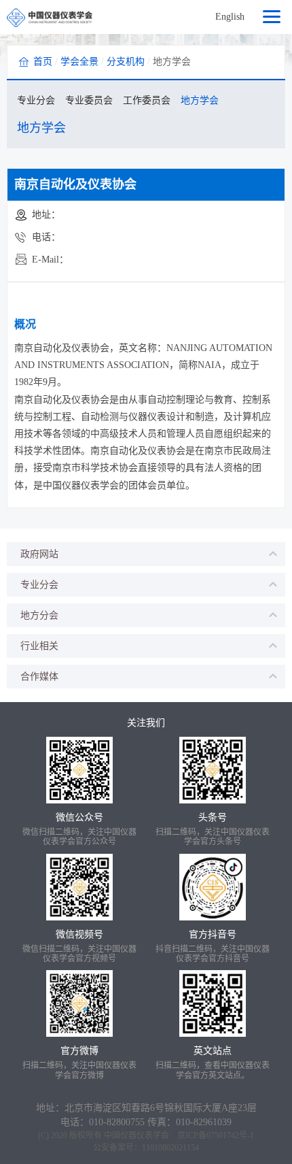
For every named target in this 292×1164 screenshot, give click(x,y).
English (229, 17)
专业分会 (36, 100)
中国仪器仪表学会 (136, 1135)
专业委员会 (89, 100)
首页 (42, 61)
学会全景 (79, 61)
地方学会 (200, 100)
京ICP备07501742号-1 (215, 1135)
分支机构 (126, 61)
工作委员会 (146, 100)
